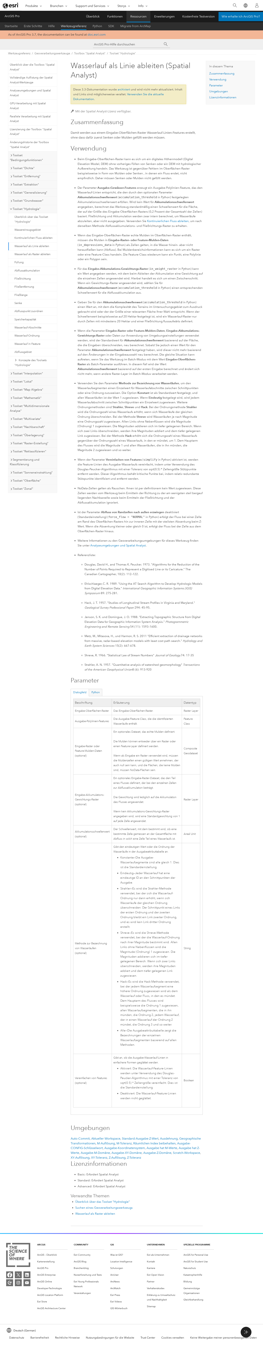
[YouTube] (26, 1282)
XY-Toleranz (99, 1157)
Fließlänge (21, 295)
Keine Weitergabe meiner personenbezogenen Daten (223, 1337)
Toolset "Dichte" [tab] (23, 168)
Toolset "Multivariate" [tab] (27, 419)
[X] (18, 1274)
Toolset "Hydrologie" (123, 53)
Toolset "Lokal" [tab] (23, 381)
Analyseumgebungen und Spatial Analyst (30, 93)
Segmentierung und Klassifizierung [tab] (24, 462)
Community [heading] (81, 1244)
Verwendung (217, 79)
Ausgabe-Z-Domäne (157, 1153)
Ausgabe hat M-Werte (162, 1148)
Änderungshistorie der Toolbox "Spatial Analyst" (29, 145)
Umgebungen (218, 91)
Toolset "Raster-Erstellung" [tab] (30, 443)
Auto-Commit (80, 1138)
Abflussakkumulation (27, 270)
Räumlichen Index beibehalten (154, 1143)
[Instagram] (18, 1282)
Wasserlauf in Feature (27, 344)
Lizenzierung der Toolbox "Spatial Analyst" (31, 132)
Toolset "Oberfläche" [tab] (27, 480)
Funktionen (115, 16)
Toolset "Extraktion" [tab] (26, 184)
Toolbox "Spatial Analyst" (90, 53)
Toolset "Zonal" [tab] (23, 488)
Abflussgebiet (23, 352)
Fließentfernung (24, 286)
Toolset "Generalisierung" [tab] (30, 192)
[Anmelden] (257, 5)
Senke (18, 303)
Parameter (216, 85)
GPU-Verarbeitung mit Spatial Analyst (28, 106)
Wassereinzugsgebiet (27, 229)
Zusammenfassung (221, 73)
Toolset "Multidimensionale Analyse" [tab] (29, 408)
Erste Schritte (33, 26)
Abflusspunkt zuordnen (28, 311)
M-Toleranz (124, 1143)
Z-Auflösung (117, 1157)
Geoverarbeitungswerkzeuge (52, 53)
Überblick (93, 16)
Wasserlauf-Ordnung (27, 335)
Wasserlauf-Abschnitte (27, 327)
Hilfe (51, 26)
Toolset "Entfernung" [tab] (26, 176)
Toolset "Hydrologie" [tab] (26, 209)
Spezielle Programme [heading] (196, 1244)
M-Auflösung (106, 1143)
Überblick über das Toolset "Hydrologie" (31, 219)
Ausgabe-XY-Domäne (126, 1153)
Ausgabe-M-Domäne (95, 1153)
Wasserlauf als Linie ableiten (31, 246)
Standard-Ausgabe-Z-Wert (140, 1138)
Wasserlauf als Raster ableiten (32, 254)
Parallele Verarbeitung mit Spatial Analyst (30, 119)
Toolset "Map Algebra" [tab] (28, 389)
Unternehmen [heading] (156, 1244)
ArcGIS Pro (12, 16)
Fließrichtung (22, 278)
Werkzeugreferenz (73, 26)
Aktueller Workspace (105, 1138)
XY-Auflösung (80, 1157)
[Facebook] (9, 1274)
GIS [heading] (112, 1244)
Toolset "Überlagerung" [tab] (28, 435)
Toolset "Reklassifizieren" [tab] (29, 451)
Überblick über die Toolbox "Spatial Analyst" (32, 67)
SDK (111, 26)
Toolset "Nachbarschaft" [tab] (29, 427)
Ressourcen (138, 16)
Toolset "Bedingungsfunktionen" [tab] (26, 158)
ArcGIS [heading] (41, 1244)
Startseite (11, 26)
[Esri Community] (9, 1282)
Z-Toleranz (134, 1157)
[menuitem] (52, 1255)
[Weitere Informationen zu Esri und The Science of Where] (18, 1255)
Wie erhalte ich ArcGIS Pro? (241, 16)
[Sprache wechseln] (245, 5)
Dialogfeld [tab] (79, 692)
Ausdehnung (169, 1138)
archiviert (124, 89)
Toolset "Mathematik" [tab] (27, 398)
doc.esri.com (97, 34)
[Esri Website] (11, 6)
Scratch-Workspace (186, 1153)
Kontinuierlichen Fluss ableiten (33, 238)
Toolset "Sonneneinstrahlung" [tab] (33, 472)
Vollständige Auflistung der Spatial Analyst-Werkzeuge (31, 80)
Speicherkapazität (25, 319)
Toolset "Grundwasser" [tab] (28, 200)
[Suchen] (234, 5)
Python (97, 26)
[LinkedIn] (26, 1274)
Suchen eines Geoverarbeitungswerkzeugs (104, 1207)
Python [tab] (95, 692)
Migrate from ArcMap (135, 26)
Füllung (19, 262)
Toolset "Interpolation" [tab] (28, 373)
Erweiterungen (164, 16)
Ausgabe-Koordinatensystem (124, 1148)
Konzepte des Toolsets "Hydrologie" (30, 363)
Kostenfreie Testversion (198, 16)
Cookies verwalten (172, 1337)
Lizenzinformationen (222, 97)
